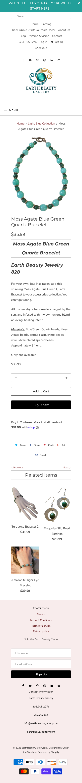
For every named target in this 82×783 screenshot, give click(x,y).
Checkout (41, 47)
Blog (23, 35)
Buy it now (41, 405)
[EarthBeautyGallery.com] (41, 84)
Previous (18, 467)
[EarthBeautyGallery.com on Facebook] (23, 60)
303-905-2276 (28, 41)
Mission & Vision (39, 35)
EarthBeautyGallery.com (34, 747)
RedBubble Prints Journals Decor (33, 29)
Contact (57, 35)
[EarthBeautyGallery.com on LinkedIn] (51, 60)
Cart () (58, 41)
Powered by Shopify (48, 752)
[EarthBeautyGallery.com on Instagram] (44, 60)
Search (41, 614)
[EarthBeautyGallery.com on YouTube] (30, 60)
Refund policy (41, 631)
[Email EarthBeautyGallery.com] (59, 60)
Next (66, 467)
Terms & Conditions (41, 620)
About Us (64, 29)
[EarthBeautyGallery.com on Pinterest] (37, 60)
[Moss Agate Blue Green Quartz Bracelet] (41, 174)
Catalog (46, 24)
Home (34, 24)
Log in (43, 41)
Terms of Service (41, 626)
